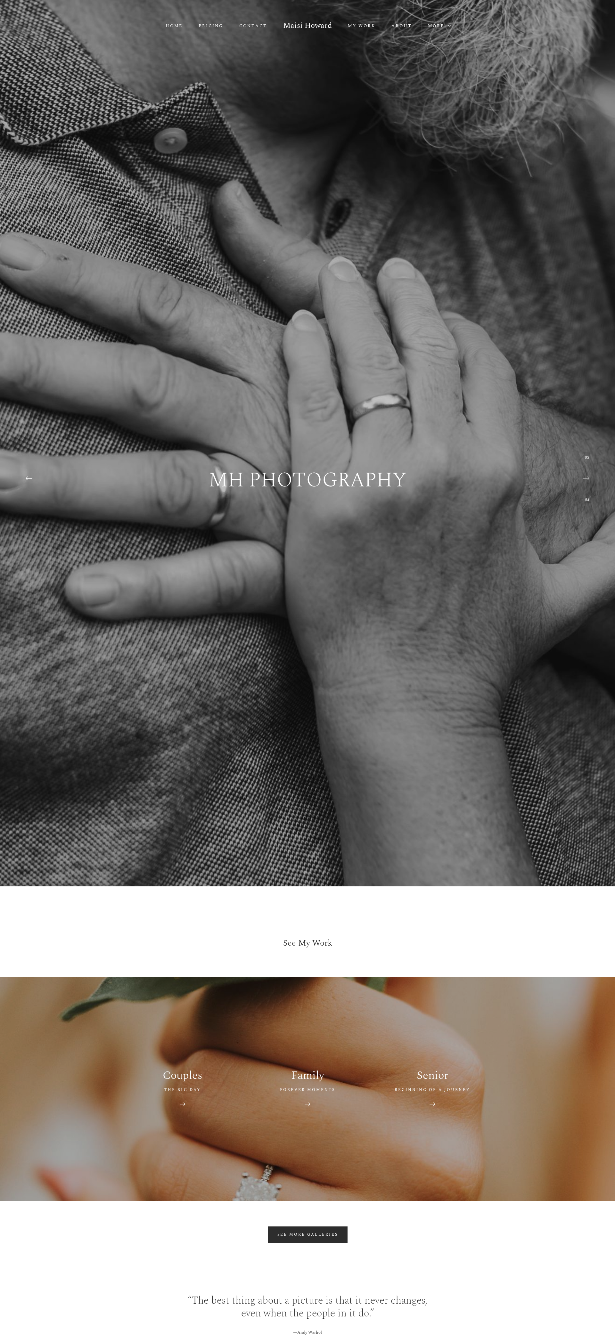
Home (174, 26)
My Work (361, 26)
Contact (253, 26)
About (401, 26)
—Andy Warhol (307, 1332)
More (437, 26)
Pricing (211, 26)
